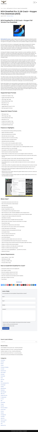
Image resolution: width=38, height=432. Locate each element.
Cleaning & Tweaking (4, 367)
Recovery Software (4, 407)
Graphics (2, 386)
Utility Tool (2, 418)
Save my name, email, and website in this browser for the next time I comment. (16, 322)
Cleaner (2, 365)
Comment (4, 309)
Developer (2, 374)
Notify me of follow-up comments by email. (10, 324)
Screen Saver (3, 409)
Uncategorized (3, 414)
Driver (2, 377)
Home (2, 8)
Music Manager (3, 391)
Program (2, 404)
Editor (2, 381)
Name (3, 296)
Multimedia (3, 390)
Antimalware (3, 360)
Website (3, 305)
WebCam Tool (3, 425)
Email (3, 300)
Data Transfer (3, 372)
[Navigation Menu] (34, 2)
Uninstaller (3, 416)
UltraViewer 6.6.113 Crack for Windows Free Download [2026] (12, 354)
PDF (1, 400)
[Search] (36, 2)
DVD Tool (2, 379)
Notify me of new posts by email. (8, 325)
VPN (1, 423)
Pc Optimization (3, 397)
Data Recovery (3, 370)
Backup (2, 363)
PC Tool (2, 398)
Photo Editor (3, 402)
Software (4, 8)
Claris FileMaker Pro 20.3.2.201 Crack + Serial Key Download (11, 347)
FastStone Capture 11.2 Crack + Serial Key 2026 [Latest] (11, 351)
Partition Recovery (4, 395)
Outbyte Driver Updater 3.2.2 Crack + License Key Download (11, 349)
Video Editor (3, 421)
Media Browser (3, 388)
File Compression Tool (5, 383)
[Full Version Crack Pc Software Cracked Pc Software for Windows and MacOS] (4, 2)
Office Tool (2, 393)
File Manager (3, 384)
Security (2, 411)
